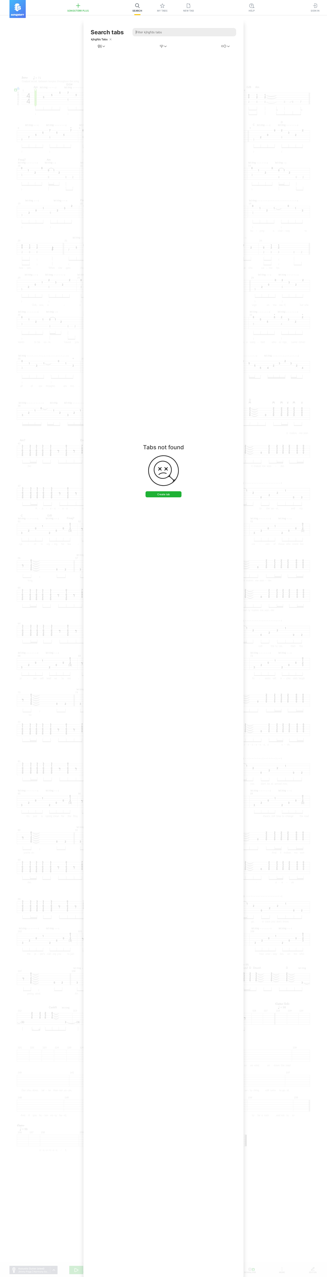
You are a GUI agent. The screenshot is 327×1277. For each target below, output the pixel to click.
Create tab (163, 494)
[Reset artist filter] (110, 39)
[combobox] (102, 46)
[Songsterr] (17, 9)
